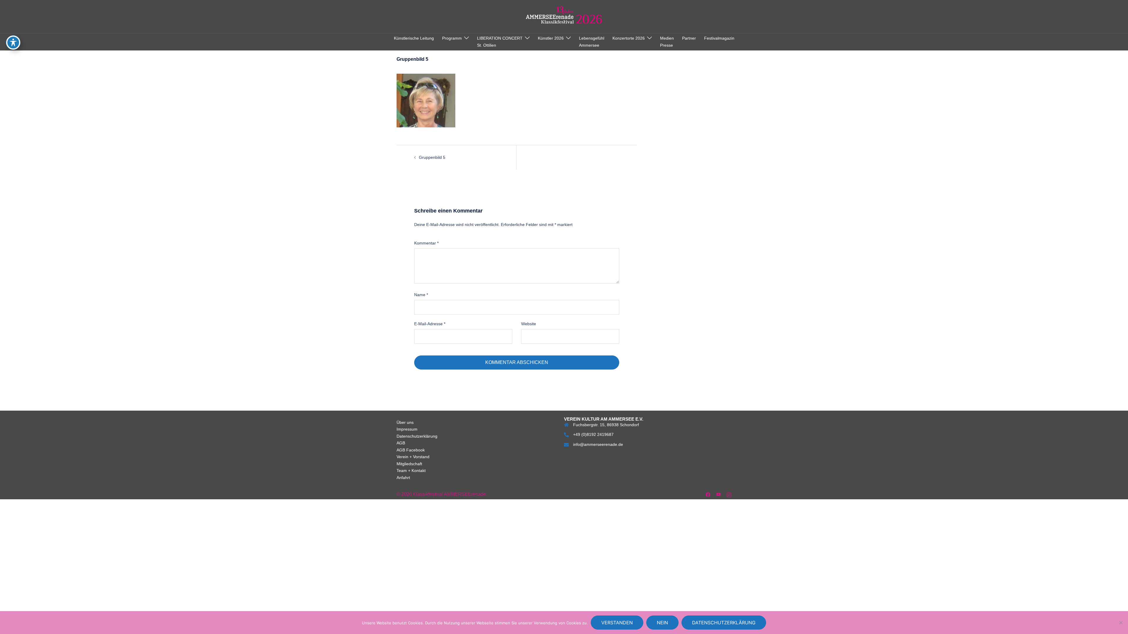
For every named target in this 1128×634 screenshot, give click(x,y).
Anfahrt (403, 477)
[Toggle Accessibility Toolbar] (13, 43)
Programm (452, 38)
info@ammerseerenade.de (598, 444)
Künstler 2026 (551, 38)
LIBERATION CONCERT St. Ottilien (500, 42)
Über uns (405, 422)
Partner (689, 38)
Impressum (407, 429)
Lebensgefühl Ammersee (591, 42)
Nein (662, 622)
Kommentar (426, 243)
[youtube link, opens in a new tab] (718, 494)
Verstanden (617, 622)
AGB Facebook (411, 450)
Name (421, 294)
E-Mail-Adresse (429, 323)
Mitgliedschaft (409, 463)
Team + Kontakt (411, 470)
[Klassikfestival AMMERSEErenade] (564, 16)
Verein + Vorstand (413, 456)
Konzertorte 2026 (628, 38)
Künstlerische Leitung (414, 38)
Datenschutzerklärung (417, 436)
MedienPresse (667, 42)
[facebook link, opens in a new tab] (708, 494)
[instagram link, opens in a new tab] (729, 494)
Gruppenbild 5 (432, 157)
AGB (401, 443)
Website (528, 323)
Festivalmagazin (719, 38)
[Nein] (1121, 622)
